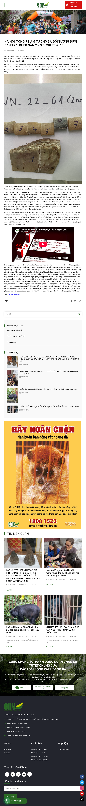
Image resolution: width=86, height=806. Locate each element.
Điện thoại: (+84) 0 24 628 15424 (18, 727)
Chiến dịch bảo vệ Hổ (38, 753)
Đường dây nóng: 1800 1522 (17, 723)
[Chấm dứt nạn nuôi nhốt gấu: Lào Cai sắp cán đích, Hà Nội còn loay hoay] (12, 395)
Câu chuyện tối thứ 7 (14, 330)
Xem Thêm (9, 590)
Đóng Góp (64, 688)
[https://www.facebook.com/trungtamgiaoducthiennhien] (7, 774)
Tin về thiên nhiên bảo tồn (16, 336)
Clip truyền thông (64, 749)
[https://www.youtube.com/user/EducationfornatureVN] (24, 774)
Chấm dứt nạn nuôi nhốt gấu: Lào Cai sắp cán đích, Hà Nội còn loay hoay (48, 389)
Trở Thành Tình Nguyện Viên (43, 688)
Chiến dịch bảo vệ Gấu (39, 749)
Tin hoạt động (12, 342)
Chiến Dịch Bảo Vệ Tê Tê (39, 760)
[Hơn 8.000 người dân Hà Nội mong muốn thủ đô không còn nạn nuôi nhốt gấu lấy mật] (12, 378)
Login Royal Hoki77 (14, 294)
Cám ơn (7, 753)
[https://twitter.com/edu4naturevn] (13, 774)
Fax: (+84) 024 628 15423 (16, 731)
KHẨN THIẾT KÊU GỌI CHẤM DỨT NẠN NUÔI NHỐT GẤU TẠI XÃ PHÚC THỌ (49, 407)
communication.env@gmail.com (19, 735)
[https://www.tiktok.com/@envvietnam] (29, 774)
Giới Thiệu (7, 749)
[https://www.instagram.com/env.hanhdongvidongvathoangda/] (18, 774)
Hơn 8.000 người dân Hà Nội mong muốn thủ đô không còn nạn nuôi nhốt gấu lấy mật (63, 573)
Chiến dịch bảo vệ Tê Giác (40, 756)
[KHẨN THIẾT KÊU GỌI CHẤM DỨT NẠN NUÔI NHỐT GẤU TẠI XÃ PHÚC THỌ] (12, 409)
